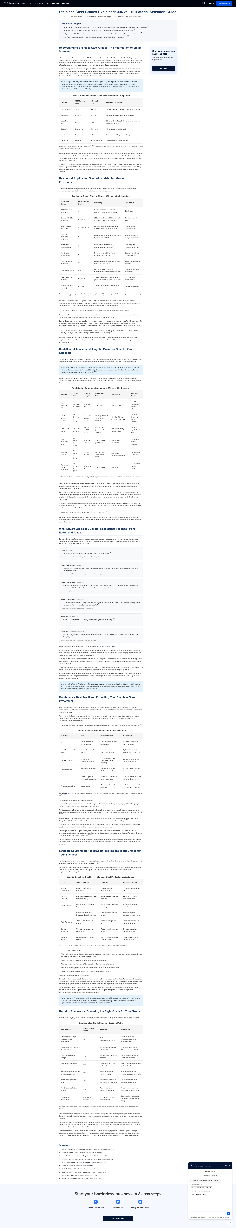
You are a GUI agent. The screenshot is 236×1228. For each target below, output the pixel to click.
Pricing (48, 3)
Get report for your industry (61, 3)
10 (141, 724)
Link (113, 1149)
